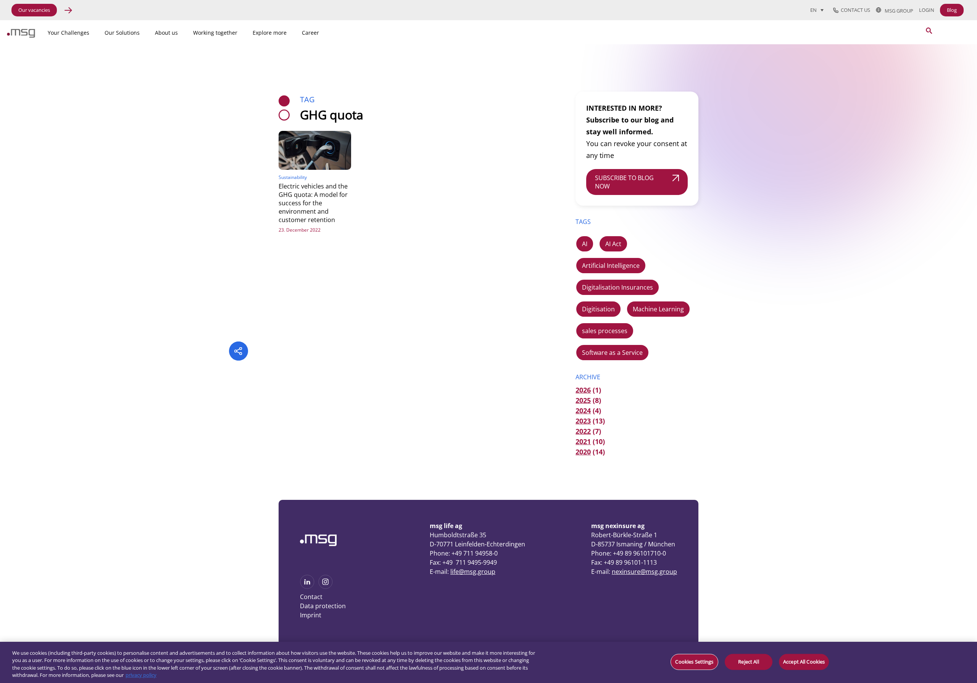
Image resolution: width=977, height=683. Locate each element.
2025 (583, 400)
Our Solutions (122, 32)
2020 (583, 451)
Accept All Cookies (804, 661)
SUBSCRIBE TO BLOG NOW (624, 182)
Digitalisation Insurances (617, 287)
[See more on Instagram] (325, 586)
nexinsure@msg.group (644, 571)
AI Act (613, 244)
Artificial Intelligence (611, 265)
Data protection (323, 606)
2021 (583, 441)
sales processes (604, 331)
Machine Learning (658, 309)
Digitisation (598, 309)
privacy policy (141, 675)
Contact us (854, 10)
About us (166, 32)
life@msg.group (472, 571)
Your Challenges (68, 32)
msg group (897, 10)
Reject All (748, 661)
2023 (583, 420)
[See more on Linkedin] (307, 586)
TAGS (583, 221)
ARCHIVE (588, 377)
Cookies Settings (694, 661)
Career (310, 32)
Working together (215, 32)
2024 (583, 410)
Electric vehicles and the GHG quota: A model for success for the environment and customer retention (313, 203)
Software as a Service (612, 352)
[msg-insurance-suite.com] (21, 35)
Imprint (310, 615)
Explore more (270, 32)
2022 (583, 431)
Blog (952, 9)
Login (926, 10)
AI (584, 244)
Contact (311, 597)
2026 (583, 390)
